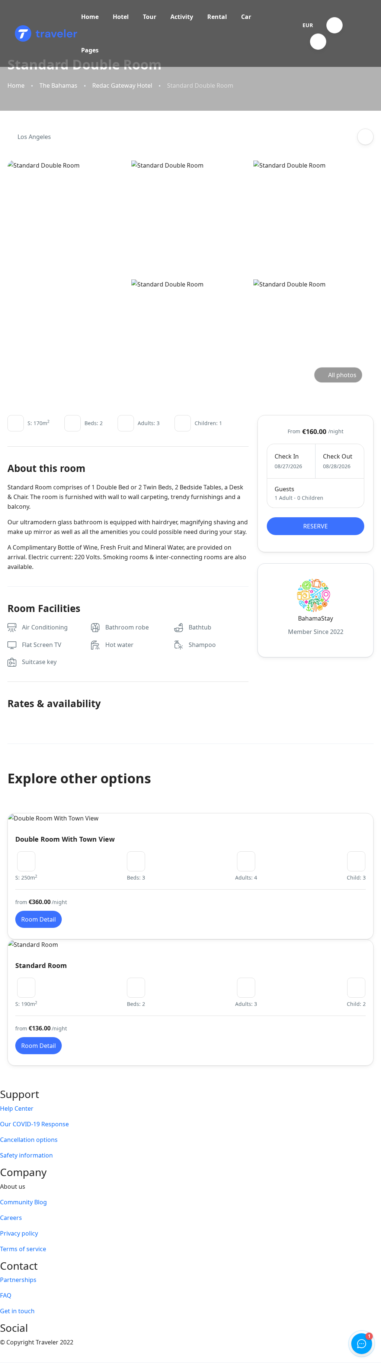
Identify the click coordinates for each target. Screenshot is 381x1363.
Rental (217, 17)
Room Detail (38, 919)
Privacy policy (19, 1233)
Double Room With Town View (65, 839)
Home (90, 17)
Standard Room (41, 965)
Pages (90, 50)
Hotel (121, 17)
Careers (11, 1218)
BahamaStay (315, 618)
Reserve (315, 526)
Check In (287, 456)
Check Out (337, 456)
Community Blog (23, 1202)
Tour (149, 17)
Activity (181, 17)
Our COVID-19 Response (34, 1124)
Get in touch (17, 1311)
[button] (334, 25)
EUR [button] (307, 25)
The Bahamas (58, 86)
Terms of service (23, 1249)
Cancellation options (29, 1140)
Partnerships (18, 1280)
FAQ (6, 1295)
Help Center (16, 1108)
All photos (342, 375)
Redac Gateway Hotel (122, 86)
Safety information (26, 1155)
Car (246, 17)
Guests (284, 489)
